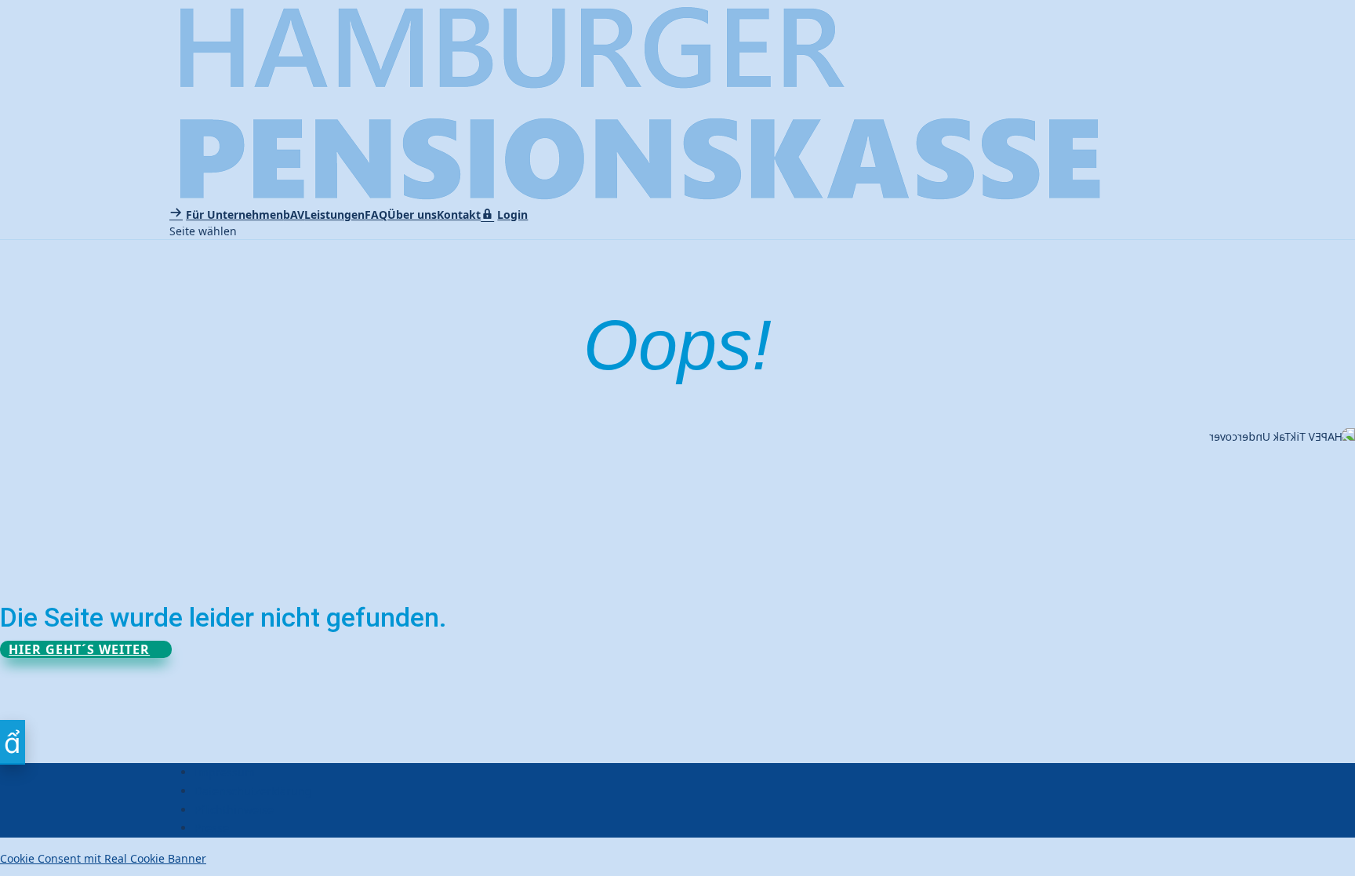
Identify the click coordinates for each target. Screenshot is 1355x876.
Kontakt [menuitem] (459, 214)
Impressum (224, 772)
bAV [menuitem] (293, 214)
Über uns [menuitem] (412, 214)
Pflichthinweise (234, 809)
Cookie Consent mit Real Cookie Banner (103, 858)
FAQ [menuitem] (376, 214)
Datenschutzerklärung (253, 790)
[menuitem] (226, 214)
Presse (211, 827)
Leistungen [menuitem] (334, 214)
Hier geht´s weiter (79, 649)
